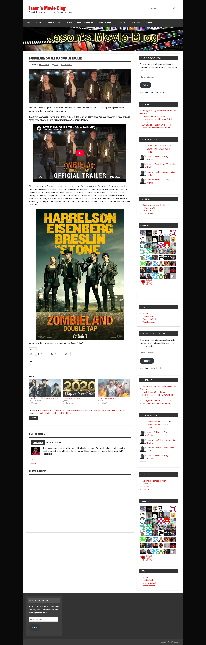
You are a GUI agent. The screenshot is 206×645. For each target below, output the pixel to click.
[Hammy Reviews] (149, 239)
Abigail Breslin (46, 410)
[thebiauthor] (173, 276)
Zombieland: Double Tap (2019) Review (43, 398)
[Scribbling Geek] (143, 239)
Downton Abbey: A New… (158, 146)
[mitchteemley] (167, 251)
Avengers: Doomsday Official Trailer (157, 125)
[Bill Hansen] (167, 233)
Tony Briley (38, 442)
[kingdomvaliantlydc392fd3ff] (149, 282)
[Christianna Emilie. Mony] (173, 263)
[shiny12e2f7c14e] (143, 251)
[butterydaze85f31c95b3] (149, 251)
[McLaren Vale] (161, 263)
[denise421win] (173, 245)
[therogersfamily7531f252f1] (167, 245)
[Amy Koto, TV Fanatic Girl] (155, 257)
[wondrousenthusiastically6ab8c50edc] (149, 257)
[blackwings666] (143, 245)
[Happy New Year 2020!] (79, 388)
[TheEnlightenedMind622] (161, 245)
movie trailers (91, 410)
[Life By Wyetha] (155, 233)
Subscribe (147, 361)
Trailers (121, 22)
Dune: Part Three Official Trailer (156, 128)
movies (101, 410)
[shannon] (161, 269)
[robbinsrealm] (155, 276)
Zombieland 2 (44, 413)
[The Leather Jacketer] (161, 257)
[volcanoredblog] (173, 269)
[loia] (155, 269)
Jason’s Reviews (54, 22)
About (39, 22)
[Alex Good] (149, 245)
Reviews (145, 211)
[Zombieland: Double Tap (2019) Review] (45, 388)
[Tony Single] (161, 251)
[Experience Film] (167, 263)
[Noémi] (167, 269)
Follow (145, 85)
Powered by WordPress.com (169, 642)
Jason (56, 65)
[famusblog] (167, 239)
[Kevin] (173, 257)
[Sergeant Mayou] (143, 257)
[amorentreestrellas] (149, 276)
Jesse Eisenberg (77, 410)
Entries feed (147, 316)
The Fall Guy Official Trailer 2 (108, 398)
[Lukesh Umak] (173, 239)
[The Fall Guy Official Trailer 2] (114, 388)
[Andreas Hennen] (167, 276)
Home (28, 22)
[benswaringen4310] (149, 269)
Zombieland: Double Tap (62, 413)
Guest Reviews (105, 22)
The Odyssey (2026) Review (154, 116)
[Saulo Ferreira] (143, 269)
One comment (66, 65)
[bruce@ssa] (143, 276)
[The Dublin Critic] (167, 257)
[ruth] (143, 233)
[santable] (149, 233)
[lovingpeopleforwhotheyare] (173, 233)
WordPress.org (148, 322)
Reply (33, 463)
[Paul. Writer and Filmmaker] (173, 251)
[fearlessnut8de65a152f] (143, 263)
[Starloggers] (161, 276)
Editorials (135, 22)
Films (67, 410)
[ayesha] (155, 239)
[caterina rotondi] (143, 282)
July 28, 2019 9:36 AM (53, 442)
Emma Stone (58, 410)
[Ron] (155, 245)
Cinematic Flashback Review (154, 205)
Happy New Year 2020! (71, 398)
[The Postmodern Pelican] (149, 263)
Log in (145, 313)
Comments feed (149, 319)
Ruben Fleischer (111, 410)
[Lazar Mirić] (161, 233)
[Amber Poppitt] (161, 239)
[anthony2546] (155, 263)
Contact (149, 22)
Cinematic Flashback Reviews (80, 22)
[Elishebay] (155, 251)
